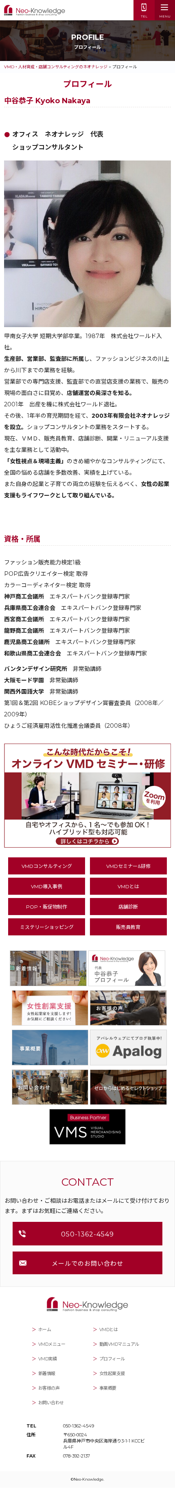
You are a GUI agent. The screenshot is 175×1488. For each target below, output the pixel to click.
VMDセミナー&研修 (128, 866)
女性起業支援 (112, 1373)
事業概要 (107, 1388)
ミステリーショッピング (47, 927)
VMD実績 (47, 1359)
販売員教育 (128, 927)
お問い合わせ (51, 1403)
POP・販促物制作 (46, 907)
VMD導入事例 (46, 886)
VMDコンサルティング (47, 866)
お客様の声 (49, 1388)
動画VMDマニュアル (119, 1344)
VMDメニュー (52, 1344)
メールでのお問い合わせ (87, 1263)
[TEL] (144, 6)
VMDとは (128, 886)
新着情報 (46, 1373)
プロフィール (112, 1359)
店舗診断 (128, 907)
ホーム (44, 1329)
